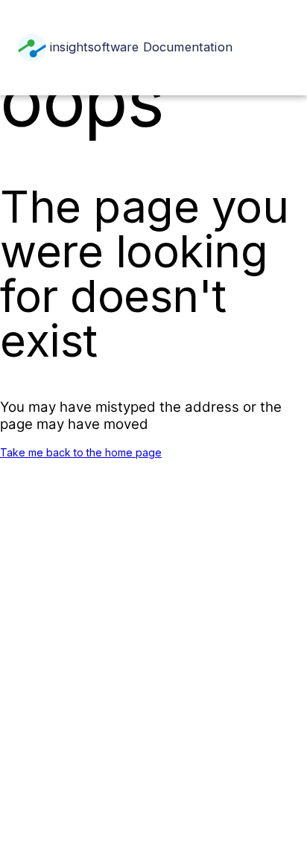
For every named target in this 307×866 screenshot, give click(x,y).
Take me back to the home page (81, 452)
